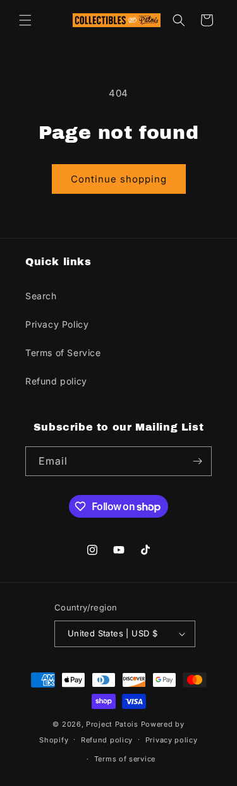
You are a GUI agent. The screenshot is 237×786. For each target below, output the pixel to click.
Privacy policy (171, 739)
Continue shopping (119, 179)
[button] (25, 20)
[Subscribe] (197, 461)
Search (41, 295)
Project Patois (112, 724)
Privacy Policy (56, 324)
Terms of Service (63, 352)
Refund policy (56, 381)
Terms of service (124, 758)
